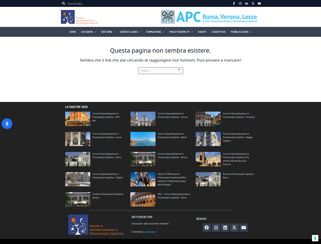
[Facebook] (233, 3)
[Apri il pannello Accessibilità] (7, 123)
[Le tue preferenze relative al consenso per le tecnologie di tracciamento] (315, 238)
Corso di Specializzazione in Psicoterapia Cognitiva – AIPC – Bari (107, 117)
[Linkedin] (246, 3)
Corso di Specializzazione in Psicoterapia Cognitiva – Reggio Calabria (238, 137)
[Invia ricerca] (179, 69)
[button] (94, 31)
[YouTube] (259, 3)
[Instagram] (240, 3)
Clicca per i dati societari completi (150, 223)
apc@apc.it (151, 231)
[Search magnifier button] (63, 3)
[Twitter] (252, 3)
